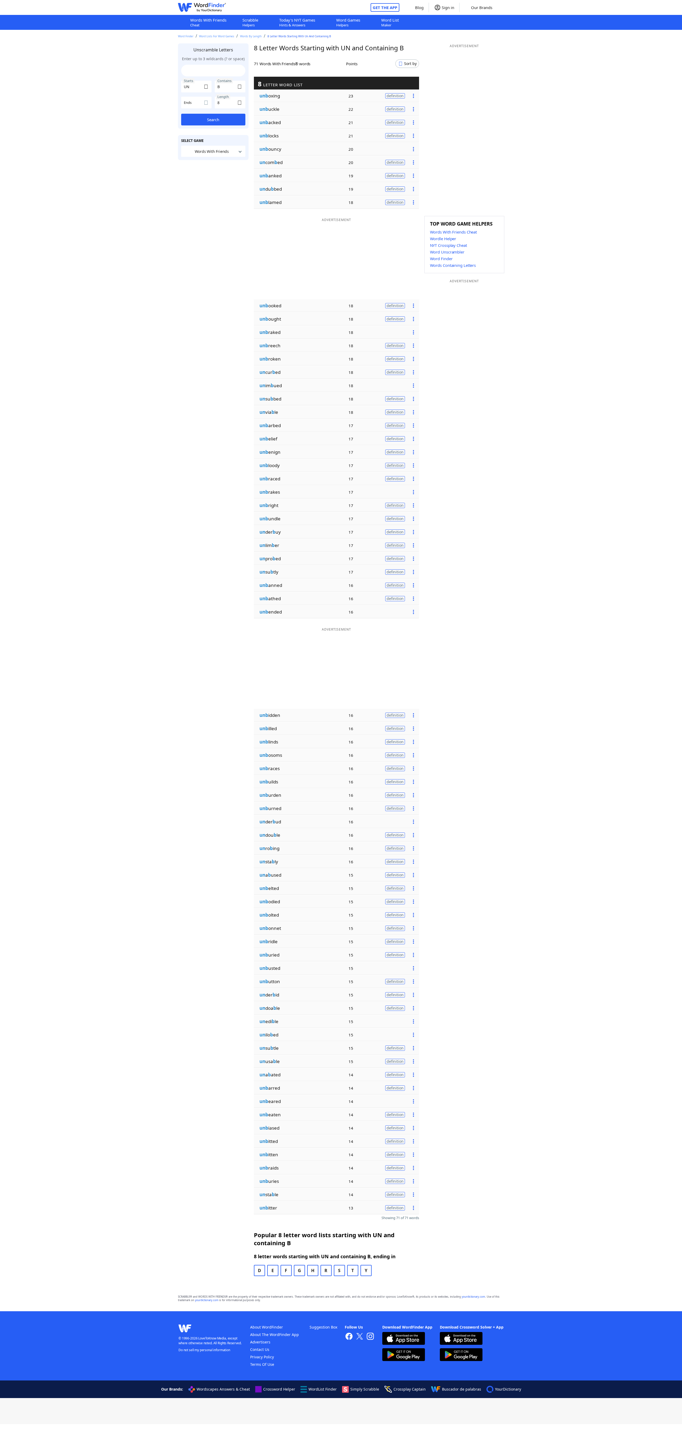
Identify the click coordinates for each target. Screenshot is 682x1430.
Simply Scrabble (364, 1389)
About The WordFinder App (274, 1334)
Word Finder (185, 36)
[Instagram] (370, 1337)
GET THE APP (385, 7)
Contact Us (259, 1349)
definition (395, 95)
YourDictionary (508, 1389)
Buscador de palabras (461, 1389)
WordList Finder (322, 1389)
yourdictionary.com (473, 1296)
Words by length (251, 36)
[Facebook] (349, 1337)
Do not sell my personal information (204, 1350)
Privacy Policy (262, 1356)
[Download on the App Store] (403, 1339)
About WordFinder (266, 1327)
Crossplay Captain (409, 1389)
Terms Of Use (262, 1364)
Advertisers (260, 1342)
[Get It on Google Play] (403, 1355)
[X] (359, 1337)
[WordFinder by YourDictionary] (202, 7)
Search (213, 119)
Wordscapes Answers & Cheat (223, 1389)
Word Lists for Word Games (216, 36)
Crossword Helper (279, 1389)
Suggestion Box (323, 1327)
